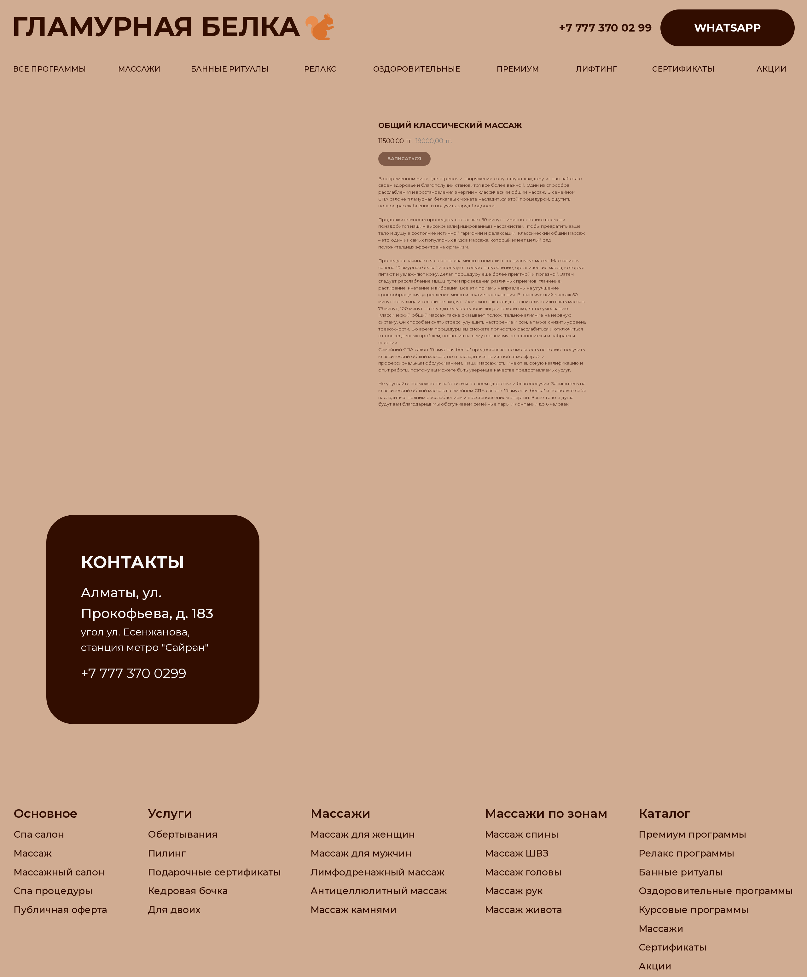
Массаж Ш (510, 853)
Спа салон (39, 834)
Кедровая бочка (188, 890)
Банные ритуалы (681, 872)
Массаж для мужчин (361, 853)
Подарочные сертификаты (214, 872)
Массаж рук (514, 890)
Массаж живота (523, 909)
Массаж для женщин (363, 834)
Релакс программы (686, 853)
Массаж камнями (354, 909)
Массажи (661, 928)
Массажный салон (59, 872)
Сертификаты (673, 947)
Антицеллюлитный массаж (379, 890)
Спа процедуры (53, 890)
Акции (655, 966)
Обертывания (183, 834)
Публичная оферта (60, 909)
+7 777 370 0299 (133, 673)
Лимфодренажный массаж (377, 872)
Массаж (33, 853)
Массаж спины (522, 834)
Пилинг (167, 853)
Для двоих (174, 909)
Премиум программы (692, 834)
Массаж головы (523, 872)
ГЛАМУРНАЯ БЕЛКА (156, 26)
